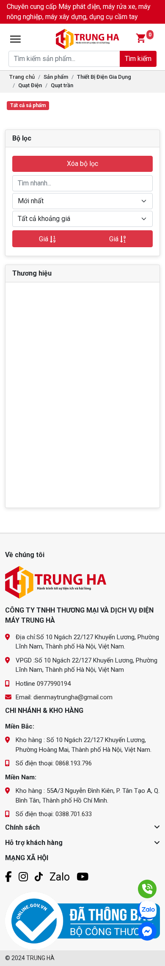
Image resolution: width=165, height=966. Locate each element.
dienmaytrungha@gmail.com (73, 697)
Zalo (60, 877)
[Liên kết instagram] (23, 877)
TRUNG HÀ (40, 958)
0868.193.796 (73, 763)
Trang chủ (22, 77)
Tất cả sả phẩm (28, 105)
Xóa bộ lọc (82, 164)
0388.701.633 (73, 814)
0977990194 (54, 683)
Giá (44, 239)
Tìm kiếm (138, 59)
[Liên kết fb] (8, 877)
